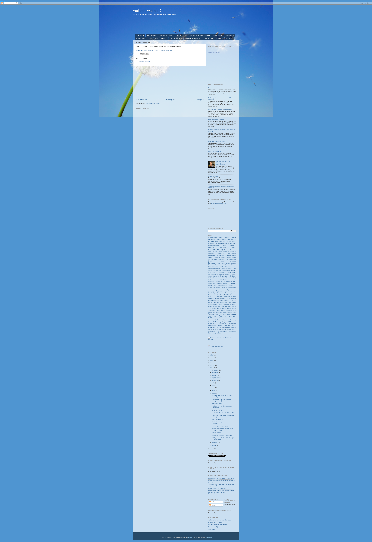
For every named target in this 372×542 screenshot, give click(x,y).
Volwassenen (222, 323)
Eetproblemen (217, 259)
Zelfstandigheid (222, 331)
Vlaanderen (211, 323)
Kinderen (233, 276)
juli (213, 383)
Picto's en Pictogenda (214, 151)
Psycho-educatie (224, 300)
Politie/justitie (227, 298)
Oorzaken (220, 293)
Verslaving (233, 320)
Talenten (211, 314)
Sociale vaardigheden (224, 308)
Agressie (226, 237)
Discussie (217, 257)
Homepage (171, 99)
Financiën (233, 265)
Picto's (217, 298)
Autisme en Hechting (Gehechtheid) (222, 435)
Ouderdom (219, 295)
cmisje (190, 537)
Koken (223, 278)
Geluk (234, 268)
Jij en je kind (212, 529)
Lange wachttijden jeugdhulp (217, 488)
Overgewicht (233, 294)
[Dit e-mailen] (141, 54)
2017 (212, 355)
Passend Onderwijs (223, 297)
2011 (212, 448)
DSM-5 (223, 257)
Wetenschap (217, 329)
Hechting (227, 270)
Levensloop (222, 280)
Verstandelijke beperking (216, 322)
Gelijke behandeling (226, 268)
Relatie (216, 302)
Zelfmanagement (212, 331)
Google (223, 270)
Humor (210, 274)
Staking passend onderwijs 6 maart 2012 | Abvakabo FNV (154, 50)
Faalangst (233, 263)
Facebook (229, 38)
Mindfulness (211, 287)
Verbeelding (222, 319)
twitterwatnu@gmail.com (218, 203)
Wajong (234, 325)
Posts (212, 502)
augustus (215, 380)
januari (214, 445)
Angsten (219, 239)
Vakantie (216, 320)
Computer (211, 253)
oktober (214, 375)
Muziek (234, 287)
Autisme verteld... (217, 432)
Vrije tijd (227, 325)
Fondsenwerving (213, 267)
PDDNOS (233, 297)
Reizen (210, 302)
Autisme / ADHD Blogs (215, 522)
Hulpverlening (231, 272)
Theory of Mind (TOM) (224, 314)
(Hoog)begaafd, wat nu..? (193, 38)
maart (214, 393)
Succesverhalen (227, 312)
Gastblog (234, 266)
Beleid (224, 245)
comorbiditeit (232, 251)
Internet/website (219, 274)
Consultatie (221, 253)
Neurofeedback (218, 289)
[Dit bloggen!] (143, 54)
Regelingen (233, 300)
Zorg (209, 333)
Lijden (234, 279)
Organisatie (211, 295)
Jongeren (216, 276)
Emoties (210, 261)
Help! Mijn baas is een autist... (217, 141)
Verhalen (227, 320)
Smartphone (212, 308)
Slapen (234, 306)
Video (229, 322)
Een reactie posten (144, 61)
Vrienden (220, 325)
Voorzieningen (212, 325)
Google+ (2, 1)
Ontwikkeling (211, 293)
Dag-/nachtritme (232, 253)
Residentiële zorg (225, 302)
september (215, 377)
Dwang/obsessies (231, 257)
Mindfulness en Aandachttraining (218, 524)
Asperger (211, 241)
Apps (228, 239)
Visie (234, 322)
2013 (212, 365)
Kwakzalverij (232, 278)
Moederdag (224, 287)
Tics (215, 316)
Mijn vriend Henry (217, 403)
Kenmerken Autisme (166, 35)
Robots (234, 302)
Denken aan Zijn (213, 527)
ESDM (223, 263)
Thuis (209, 316)
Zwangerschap (216, 333)
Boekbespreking (215, 249)
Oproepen (233, 293)
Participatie (211, 297)
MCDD (223, 281)
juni (213, 385)
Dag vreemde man (217, 419)
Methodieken (212, 285)
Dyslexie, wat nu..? (176, 38)
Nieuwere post (142, 99)
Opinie (227, 293)
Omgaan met (221, 291)
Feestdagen (218, 265)
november (215, 372)
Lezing (229, 279)
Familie (210, 265)
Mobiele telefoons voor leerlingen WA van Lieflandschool (223, 163)
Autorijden (225, 241)
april (213, 390)
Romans (210, 304)
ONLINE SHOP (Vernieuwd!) (214, 38)
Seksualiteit (221, 306)
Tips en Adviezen (227, 316)
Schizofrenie (226, 304)
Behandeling (232, 243)
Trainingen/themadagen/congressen (219, 318)
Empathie (222, 261)
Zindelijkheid (232, 331)
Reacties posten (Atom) (153, 103)
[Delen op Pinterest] (148, 54)
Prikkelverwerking (213, 300)
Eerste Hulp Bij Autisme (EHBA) (200, 35)
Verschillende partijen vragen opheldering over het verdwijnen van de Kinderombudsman (221, 492)
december (215, 370)
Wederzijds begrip (214, 327)
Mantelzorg (211, 281)
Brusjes (226, 250)
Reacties (213, 505)
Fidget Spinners (213, 176)
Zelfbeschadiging (231, 329)
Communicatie (222, 251)
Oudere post (199, 99)
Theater (216, 314)
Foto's (220, 267)
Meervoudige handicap (215, 283)
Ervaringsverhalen (214, 263)
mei (213, 388)
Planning (221, 298)
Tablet (234, 312)
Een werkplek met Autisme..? (220, 426)
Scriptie (215, 306)
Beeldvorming (212, 243)
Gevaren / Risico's (213, 270)
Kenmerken (224, 276)
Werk (210, 329)
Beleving (233, 245)
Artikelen (233, 239)
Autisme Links (218, 35)
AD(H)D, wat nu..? (161, 38)
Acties (220, 237)
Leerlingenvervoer (212, 279)
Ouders (226, 295)
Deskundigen (212, 255)
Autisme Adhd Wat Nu (213, 49)
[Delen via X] (145, 54)
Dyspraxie (210, 259)
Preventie (233, 298)
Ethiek (227, 263)
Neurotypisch (227, 289)
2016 (212, 357)
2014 (212, 362)
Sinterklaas (227, 306)
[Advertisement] (182, 25)
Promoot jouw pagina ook (214, 52)
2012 (212, 368)
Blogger (209, 537)
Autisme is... (230, 35)
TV (235, 318)
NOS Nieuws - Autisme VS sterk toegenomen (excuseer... (221, 400)
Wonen (224, 329)
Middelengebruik (222, 285)
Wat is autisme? (152, 35)
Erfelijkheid (233, 261)
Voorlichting (232, 323)
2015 (212, 360)
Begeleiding (222, 243)
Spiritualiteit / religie (230, 310)
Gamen (229, 267)
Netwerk (210, 289)
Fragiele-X (224, 266)
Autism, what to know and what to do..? (220, 520)
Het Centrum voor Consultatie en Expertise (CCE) (222, 406)
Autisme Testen (181, 35)
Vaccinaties (211, 319)
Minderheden (232, 285)
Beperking (211, 247)
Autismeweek (218, 241)
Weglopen (233, 327)
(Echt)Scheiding (212, 237)
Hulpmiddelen (222, 272)
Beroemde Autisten (228, 247)
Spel (222, 310)
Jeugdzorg (227, 274)
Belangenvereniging (213, 245)
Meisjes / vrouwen (229, 283)
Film (226, 265)
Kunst (227, 278)
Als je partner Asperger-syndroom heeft (220, 109)
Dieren (229, 255)
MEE (234, 281)
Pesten (210, 298)
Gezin (219, 270)
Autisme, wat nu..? (147, 11)
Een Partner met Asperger (216, 119)
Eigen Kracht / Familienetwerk (228, 259)
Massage (218, 281)
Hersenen (233, 270)
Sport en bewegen (215, 312)
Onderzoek (232, 291)
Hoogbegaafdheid (213, 272)
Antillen (224, 239)
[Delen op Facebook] (147, 54)
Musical (230, 287)
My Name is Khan (217, 410)
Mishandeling (218, 287)
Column (214, 251)
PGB (213, 298)
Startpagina (140, 35)
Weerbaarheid (226, 327)
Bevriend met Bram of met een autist (223, 412)
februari (214, 442)
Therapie (233, 314)
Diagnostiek (221, 255)
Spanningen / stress (214, 310)
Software (234, 308)
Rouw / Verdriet (217, 304)
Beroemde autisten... (214, 88)
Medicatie (229, 281)
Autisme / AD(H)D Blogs (144, 38)
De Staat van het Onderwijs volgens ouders (221, 478)
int (213, 274)
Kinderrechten (212, 278)
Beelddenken (232, 241)
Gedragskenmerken (214, 268)
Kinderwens (219, 278)
